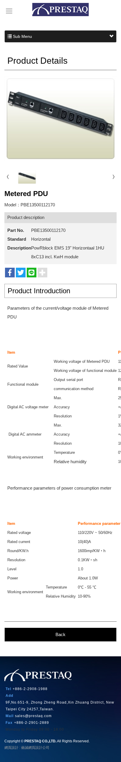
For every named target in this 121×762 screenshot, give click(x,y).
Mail (10, 716)
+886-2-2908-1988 (30, 689)
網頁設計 (11, 748)
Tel (8, 689)
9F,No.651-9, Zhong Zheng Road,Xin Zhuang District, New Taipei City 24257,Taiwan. (60, 705)
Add (9, 696)
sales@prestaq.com (33, 716)
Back (60, 634)
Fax (9, 723)
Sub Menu (22, 36)
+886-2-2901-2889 (31, 723)
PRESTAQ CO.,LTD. (60, 9)
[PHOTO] (60, 118)
